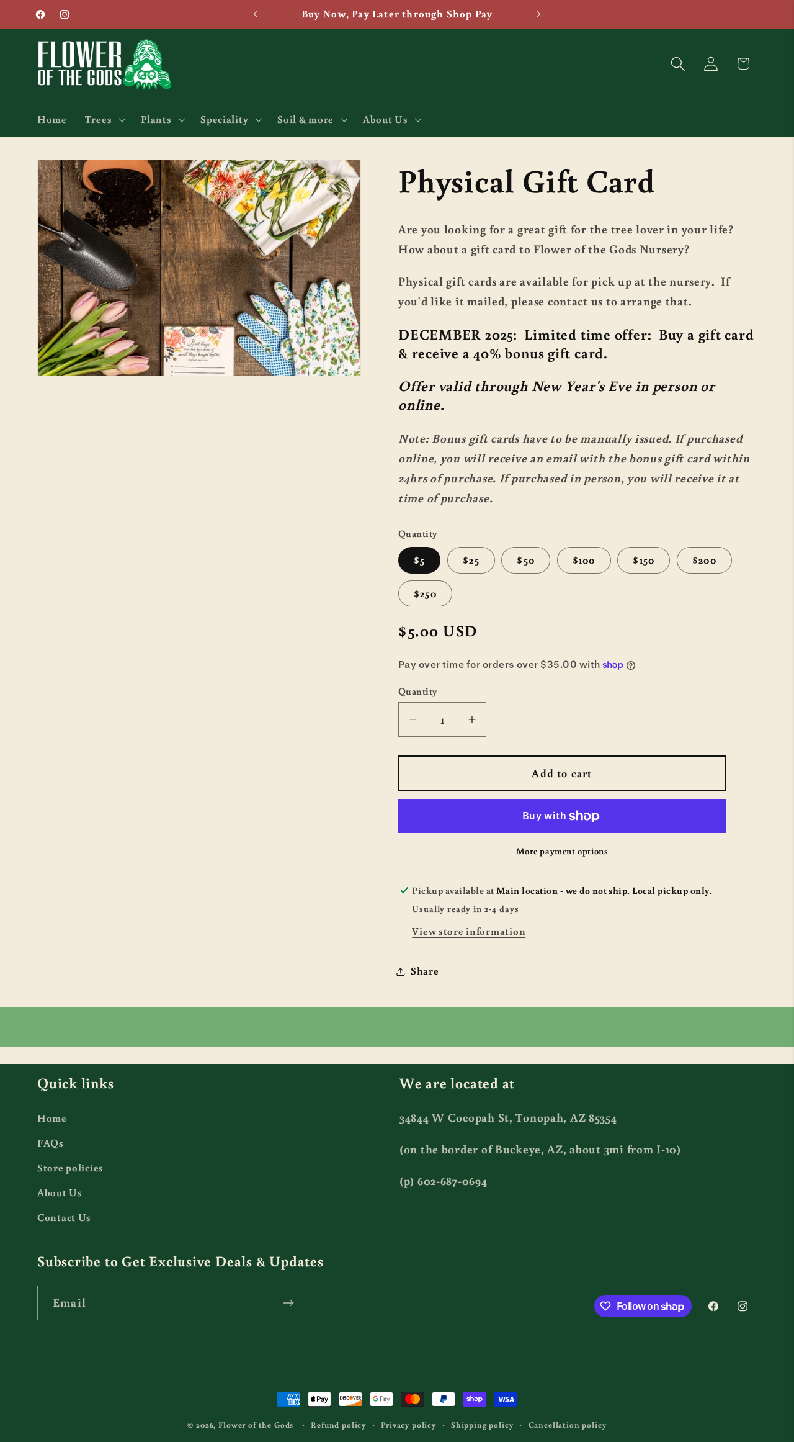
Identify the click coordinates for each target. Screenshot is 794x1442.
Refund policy (338, 1424)
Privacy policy (408, 1424)
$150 (643, 560)
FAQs (50, 1142)
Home (52, 1117)
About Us (60, 1192)
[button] (104, 119)
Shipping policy (482, 1424)
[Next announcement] (538, 14)
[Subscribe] (288, 1303)
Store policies (70, 1167)
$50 (526, 560)
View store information (468, 931)
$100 (584, 560)
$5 (419, 560)
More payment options (562, 851)
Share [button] (425, 971)
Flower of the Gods (255, 1424)
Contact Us (64, 1216)
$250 (425, 593)
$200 (704, 560)
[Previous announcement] (255, 14)
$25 (471, 560)
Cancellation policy (568, 1424)
